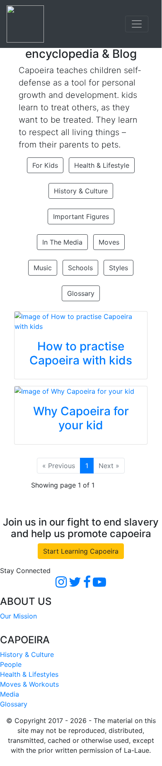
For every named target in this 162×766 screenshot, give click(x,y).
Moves (109, 242)
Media (9, 694)
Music (43, 268)
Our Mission (18, 616)
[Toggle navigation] (136, 24)
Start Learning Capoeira (80, 551)
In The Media (62, 242)
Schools (80, 268)
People (11, 664)
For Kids (45, 165)
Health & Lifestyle (101, 165)
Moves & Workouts (29, 684)
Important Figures (81, 216)
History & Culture (81, 191)
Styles (118, 268)
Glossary (80, 293)
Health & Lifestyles (29, 674)
